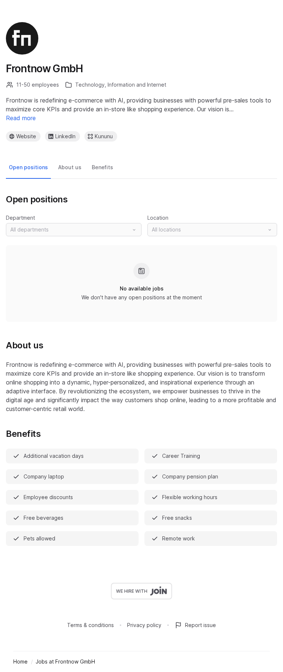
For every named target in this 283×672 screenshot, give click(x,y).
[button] (74, 229)
